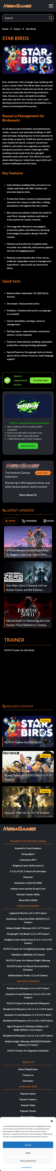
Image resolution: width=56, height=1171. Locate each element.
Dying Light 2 (28, 854)
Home (5, 28)
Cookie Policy (26, 1167)
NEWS (12, 520)
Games (17, 28)
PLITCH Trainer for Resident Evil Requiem (28, 1003)
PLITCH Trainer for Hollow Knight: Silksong (28, 960)
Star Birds (31, 28)
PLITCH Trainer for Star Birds (19, 650)
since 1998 (42, 472)
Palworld (28, 877)
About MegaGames (28, 1069)
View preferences (28, 1160)
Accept (28, 1145)
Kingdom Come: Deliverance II (28, 865)
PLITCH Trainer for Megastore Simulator (28, 1050)
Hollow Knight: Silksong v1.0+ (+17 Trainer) (28, 928)
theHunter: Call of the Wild (28, 882)
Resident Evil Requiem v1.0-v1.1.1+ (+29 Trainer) (28, 1009)
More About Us (28, 494)
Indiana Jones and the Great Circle (28, 888)
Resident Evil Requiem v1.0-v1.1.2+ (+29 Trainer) (28, 1035)
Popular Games (28, 1093)
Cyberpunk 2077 (28, 859)
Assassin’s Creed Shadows (28, 848)
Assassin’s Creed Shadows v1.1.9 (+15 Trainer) (28, 1014)
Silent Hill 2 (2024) (28, 900)
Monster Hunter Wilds (28, 894)
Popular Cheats (28, 1111)
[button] (51, 1120)
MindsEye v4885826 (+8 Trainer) (28, 954)
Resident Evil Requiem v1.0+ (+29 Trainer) (28, 988)
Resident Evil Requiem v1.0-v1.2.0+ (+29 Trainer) (28, 1020)
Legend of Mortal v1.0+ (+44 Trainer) (28, 913)
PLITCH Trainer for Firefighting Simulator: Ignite (28, 948)
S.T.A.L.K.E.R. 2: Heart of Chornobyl (28, 871)
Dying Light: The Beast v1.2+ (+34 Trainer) (28, 933)
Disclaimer (28, 1080)
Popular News (28, 1116)
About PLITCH (28, 445)
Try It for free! (40, 380)
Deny (28, 1153)
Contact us (28, 1075)
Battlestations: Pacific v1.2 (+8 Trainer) (28, 975)
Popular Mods (28, 1105)
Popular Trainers (28, 1099)
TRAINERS (31, 520)
